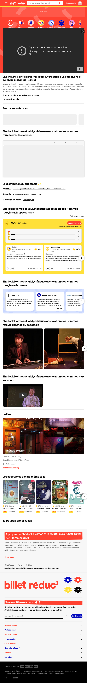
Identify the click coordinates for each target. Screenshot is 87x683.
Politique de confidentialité (32, 671)
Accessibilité (42, 673)
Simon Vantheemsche (56, 189)
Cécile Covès (30, 189)
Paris (76, 545)
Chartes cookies (71, 671)
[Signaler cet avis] (13, 268)
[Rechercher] (60, 3)
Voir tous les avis (77, 216)
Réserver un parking (11, 468)
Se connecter (71, 3)
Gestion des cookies (56, 673)
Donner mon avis (74, 223)
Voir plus (59, 308)
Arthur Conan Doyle (21, 194)
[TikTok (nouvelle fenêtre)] (77, 590)
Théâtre (40, 545)
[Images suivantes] (84, 348)
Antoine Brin (41, 189)
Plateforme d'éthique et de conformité (21, 673)
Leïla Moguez (18, 189)
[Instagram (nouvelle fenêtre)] (67, 590)
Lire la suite (9, 557)
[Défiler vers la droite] (82, 24)
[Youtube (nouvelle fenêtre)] (77, 580)
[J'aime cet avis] (9, 268)
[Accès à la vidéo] (83, 31)
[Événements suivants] (84, 496)
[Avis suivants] (81, 258)
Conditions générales (12, 671)
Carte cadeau (10, 644)
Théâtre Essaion (15, 450)
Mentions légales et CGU (54, 671)
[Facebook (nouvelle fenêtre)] (67, 580)
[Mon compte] (79, 3)
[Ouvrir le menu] (7, 3)
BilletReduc (9, 565)
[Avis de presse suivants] (81, 301)
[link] (22, 247)
